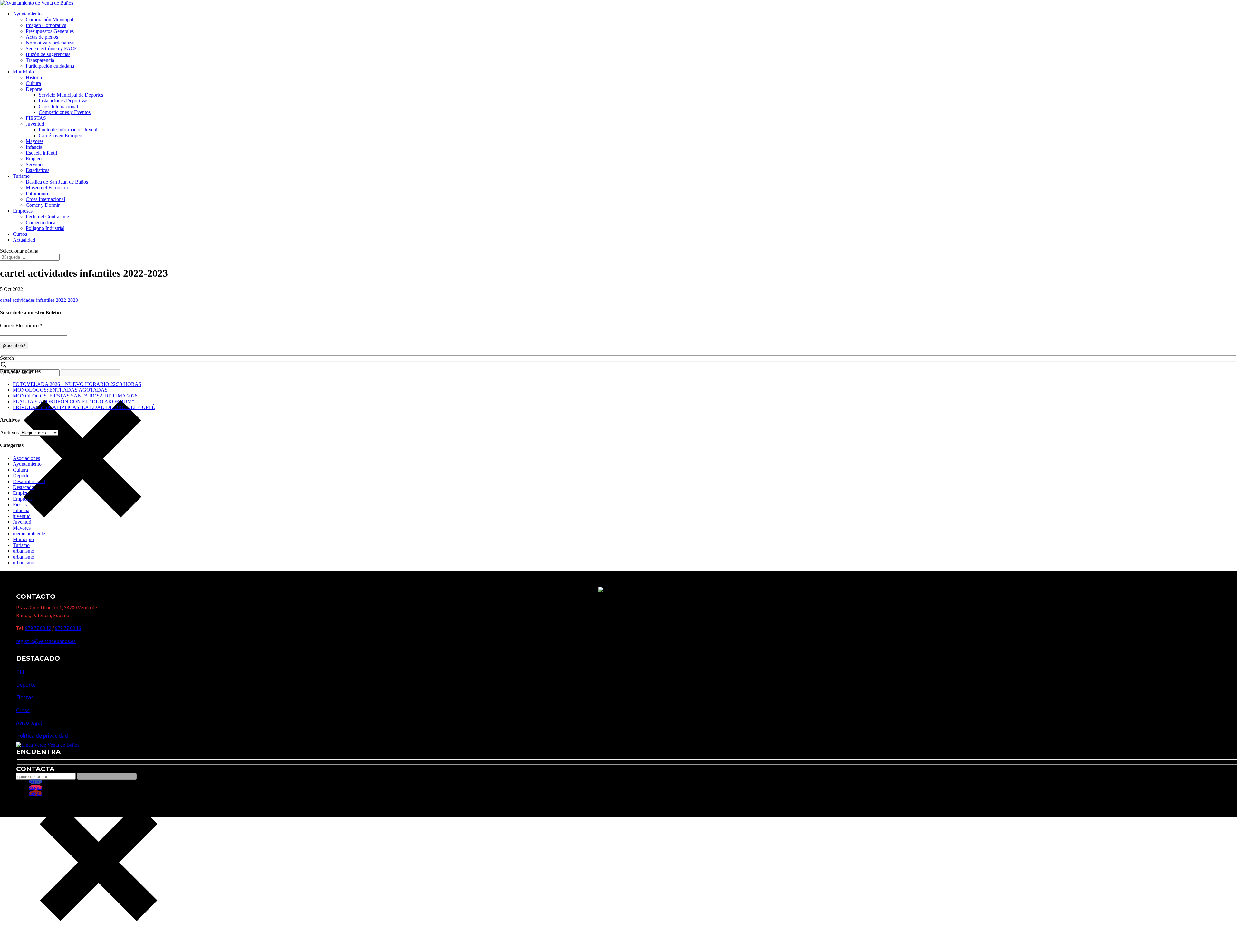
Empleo (34, 158)
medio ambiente (29, 533)
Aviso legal (29, 722)
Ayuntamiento (27, 13)
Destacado (23, 487)
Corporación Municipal (49, 19)
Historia (34, 77)
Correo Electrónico (21, 325)
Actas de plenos (42, 37)
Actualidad (24, 240)
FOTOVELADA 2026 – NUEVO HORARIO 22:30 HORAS (77, 384)
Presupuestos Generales (50, 31)
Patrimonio (37, 193)
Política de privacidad (42, 735)
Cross (23, 710)
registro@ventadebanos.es (46, 641)
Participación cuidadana (50, 66)
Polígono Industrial (45, 228)
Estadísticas (37, 170)
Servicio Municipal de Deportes (71, 95)
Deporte (34, 89)
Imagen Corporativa (46, 25)
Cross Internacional (58, 106)
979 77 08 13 (68, 628)
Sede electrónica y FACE (51, 48)
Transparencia (40, 60)
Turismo (21, 176)
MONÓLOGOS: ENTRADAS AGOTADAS (60, 390)
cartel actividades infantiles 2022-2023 (39, 300)
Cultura (33, 83)
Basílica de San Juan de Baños (57, 182)
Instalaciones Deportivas (63, 100)
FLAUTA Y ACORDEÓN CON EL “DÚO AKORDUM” (73, 401)
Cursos (20, 234)
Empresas (23, 211)
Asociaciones (26, 458)
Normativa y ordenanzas (50, 42)
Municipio (23, 71)
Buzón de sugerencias (48, 54)
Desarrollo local (29, 481)
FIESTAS (36, 118)
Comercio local (41, 222)
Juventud (35, 124)
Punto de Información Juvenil (69, 129)
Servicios (35, 164)
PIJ (20, 671)
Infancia (34, 147)
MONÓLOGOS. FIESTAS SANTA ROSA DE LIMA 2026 (75, 395)
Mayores (34, 141)
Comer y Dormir (43, 205)
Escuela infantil (41, 153)
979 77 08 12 (38, 628)
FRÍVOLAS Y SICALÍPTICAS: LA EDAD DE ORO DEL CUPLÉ (84, 407)
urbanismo (23, 551)
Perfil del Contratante (47, 216)
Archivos (9, 432)
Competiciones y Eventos (65, 112)
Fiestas (20, 504)
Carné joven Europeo (60, 135)
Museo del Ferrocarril (48, 187)
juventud (22, 516)
